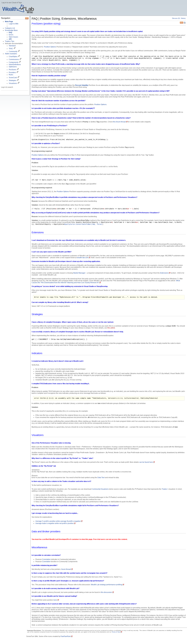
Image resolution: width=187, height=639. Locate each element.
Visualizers (13, 83)
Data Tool (101, 477)
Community (13, 51)
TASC (11, 49)
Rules (11, 75)
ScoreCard (13, 78)
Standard (12, 46)
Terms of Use (116, 632)
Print (185, 23)
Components (13, 62)
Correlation (46, 559)
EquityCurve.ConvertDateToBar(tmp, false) (83, 224)
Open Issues (13, 37)
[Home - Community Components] (20, 62)
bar (136, 222)
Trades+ (165, 489)
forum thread (66, 569)
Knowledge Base (11, 30)
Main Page (9, 22)
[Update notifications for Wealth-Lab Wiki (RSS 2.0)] (26, 19)
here (55, 600)
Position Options (50, 47)
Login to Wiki (13, 24)
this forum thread (119, 122)
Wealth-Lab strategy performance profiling (106, 585)
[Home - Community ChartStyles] (19, 57)
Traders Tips (9, 41)
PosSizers (12, 70)
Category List (10, 28)
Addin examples (11, 54)
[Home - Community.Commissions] (20, 59)
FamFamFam (66, 636)
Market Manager (79, 273)
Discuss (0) (176, 18)
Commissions (14, 59)
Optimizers (13, 67)
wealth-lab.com (82, 258)
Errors (11, 35)
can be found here (146, 462)
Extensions (164, 273)
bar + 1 (129, 209)
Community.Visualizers (100, 489)
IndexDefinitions (15, 64)
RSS (181, 22)
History (183, 18)
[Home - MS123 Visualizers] (18, 78)
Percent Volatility (81, 85)
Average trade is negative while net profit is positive (54, 523)
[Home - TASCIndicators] (14, 49)
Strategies (12, 80)
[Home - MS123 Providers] (17, 72)
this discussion (106, 592)
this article (111, 328)
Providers (12, 72)
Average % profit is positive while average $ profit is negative (57, 521)
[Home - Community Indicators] (19, 51)
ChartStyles (13, 57)
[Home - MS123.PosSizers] (18, 70)
